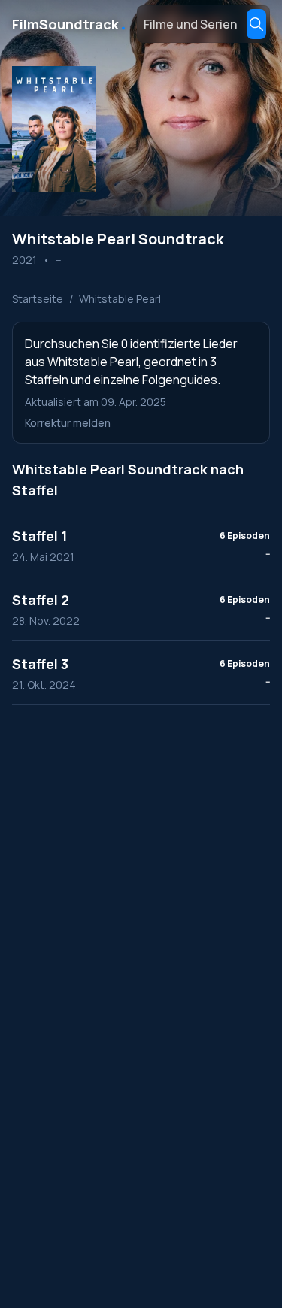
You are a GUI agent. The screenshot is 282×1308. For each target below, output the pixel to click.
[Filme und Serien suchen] (256, 24)
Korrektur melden (68, 423)
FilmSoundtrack (70, 24)
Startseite (37, 299)
